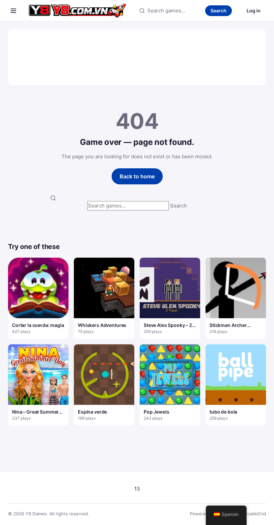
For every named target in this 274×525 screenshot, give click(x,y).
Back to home (137, 176)
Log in (254, 10)
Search (219, 10)
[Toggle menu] (13, 10)
